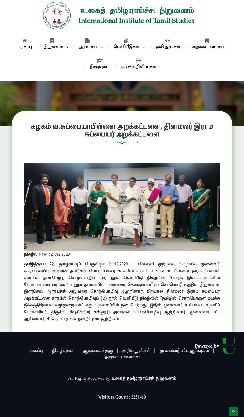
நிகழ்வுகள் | (65, 351)
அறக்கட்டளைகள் (208, 46)
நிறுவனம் (53, 46)
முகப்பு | (38, 351)
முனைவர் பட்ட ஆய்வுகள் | (187, 351)
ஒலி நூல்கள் (168, 46)
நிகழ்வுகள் (99, 66)
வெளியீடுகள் (127, 46)
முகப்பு (25, 46)
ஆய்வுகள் (88, 46)
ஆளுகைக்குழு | (100, 351)
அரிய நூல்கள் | (139, 351)
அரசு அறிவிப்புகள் (139, 66)
